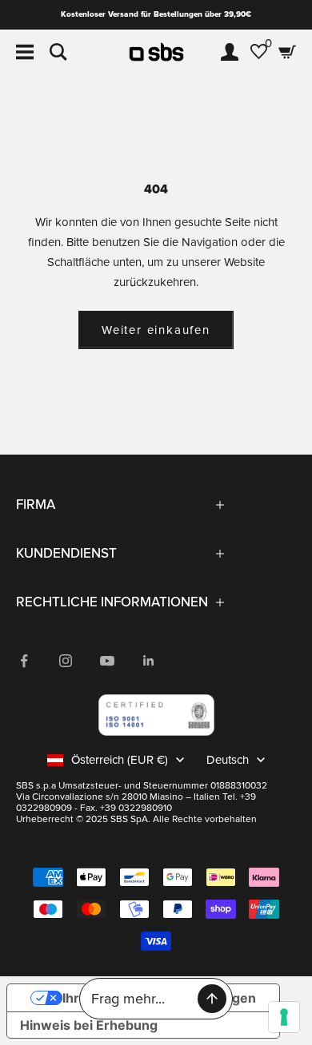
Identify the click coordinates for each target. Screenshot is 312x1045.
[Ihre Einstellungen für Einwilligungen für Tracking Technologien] (284, 1017)
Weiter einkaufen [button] (156, 330)
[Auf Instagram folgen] (66, 661)
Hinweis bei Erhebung (89, 1025)
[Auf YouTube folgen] (107, 661)
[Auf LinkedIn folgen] (149, 661)
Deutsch (227, 760)
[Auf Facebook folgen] (24, 661)
